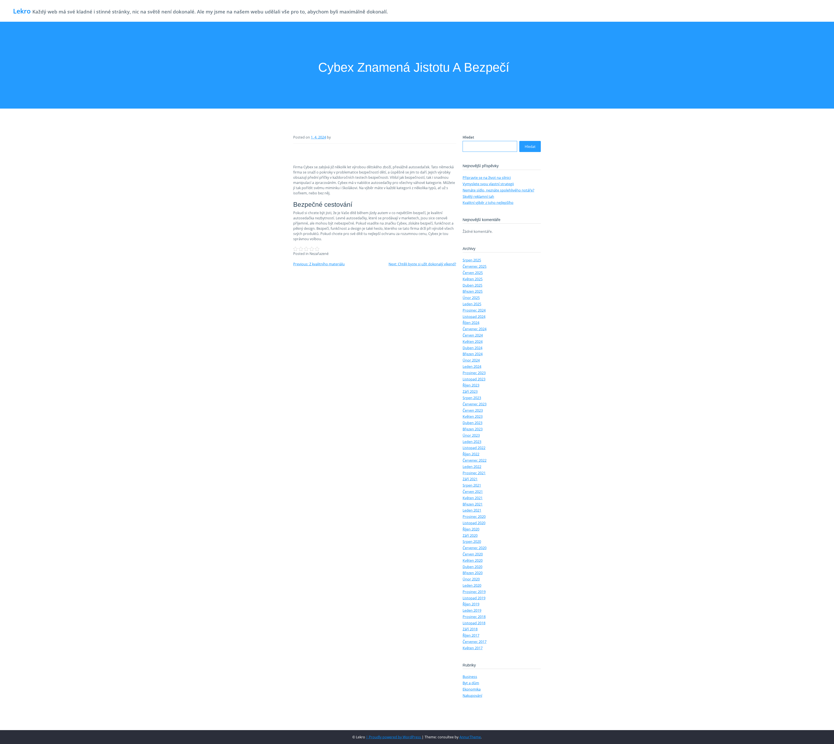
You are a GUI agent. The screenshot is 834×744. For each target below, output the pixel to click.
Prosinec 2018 (474, 616)
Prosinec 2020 (474, 516)
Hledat (468, 137)
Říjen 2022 (471, 454)
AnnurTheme (470, 737)
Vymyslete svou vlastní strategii (488, 184)
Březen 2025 (473, 291)
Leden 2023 (472, 441)
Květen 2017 (473, 648)
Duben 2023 (472, 422)
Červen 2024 (473, 335)
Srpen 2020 (472, 541)
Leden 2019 (472, 610)
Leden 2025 (472, 304)
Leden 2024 (472, 366)
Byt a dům (471, 683)
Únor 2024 (471, 360)
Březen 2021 (473, 504)
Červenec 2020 (474, 548)
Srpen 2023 (472, 397)
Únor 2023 (471, 435)
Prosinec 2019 (474, 591)
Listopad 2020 (474, 523)
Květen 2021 (473, 498)
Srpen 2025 (472, 260)
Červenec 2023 (474, 404)
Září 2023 (470, 391)
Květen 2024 (473, 341)
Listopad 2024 (474, 316)
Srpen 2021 (472, 485)
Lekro (22, 11)
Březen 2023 (473, 429)
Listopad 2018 (474, 623)
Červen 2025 (473, 272)
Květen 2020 (473, 560)
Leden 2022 (472, 466)
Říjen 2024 (471, 322)
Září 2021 (470, 479)
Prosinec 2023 (474, 372)
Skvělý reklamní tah (478, 196)
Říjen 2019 (471, 604)
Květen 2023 (473, 416)
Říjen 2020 (471, 529)
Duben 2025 (472, 285)
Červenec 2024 (474, 329)
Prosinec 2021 (474, 473)
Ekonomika (472, 689)
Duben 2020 (472, 566)
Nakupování (472, 695)
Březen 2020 (473, 572)
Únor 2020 (471, 579)
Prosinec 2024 (474, 310)
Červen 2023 (473, 410)
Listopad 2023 (474, 379)
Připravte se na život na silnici (487, 177)
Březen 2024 (473, 354)
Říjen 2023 (471, 385)
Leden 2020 (472, 585)
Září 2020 (470, 535)
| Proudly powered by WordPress (394, 737)
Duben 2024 (472, 348)
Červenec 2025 (474, 266)
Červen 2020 (473, 554)
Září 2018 (470, 629)
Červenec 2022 (474, 460)
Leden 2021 (472, 510)
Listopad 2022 (474, 447)
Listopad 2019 (474, 598)
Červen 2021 (473, 491)
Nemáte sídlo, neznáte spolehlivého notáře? (498, 190)
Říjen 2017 (471, 635)
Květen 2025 (473, 279)
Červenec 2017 (474, 641)
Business (470, 676)
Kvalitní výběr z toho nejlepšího (488, 202)
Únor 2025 (471, 297)
